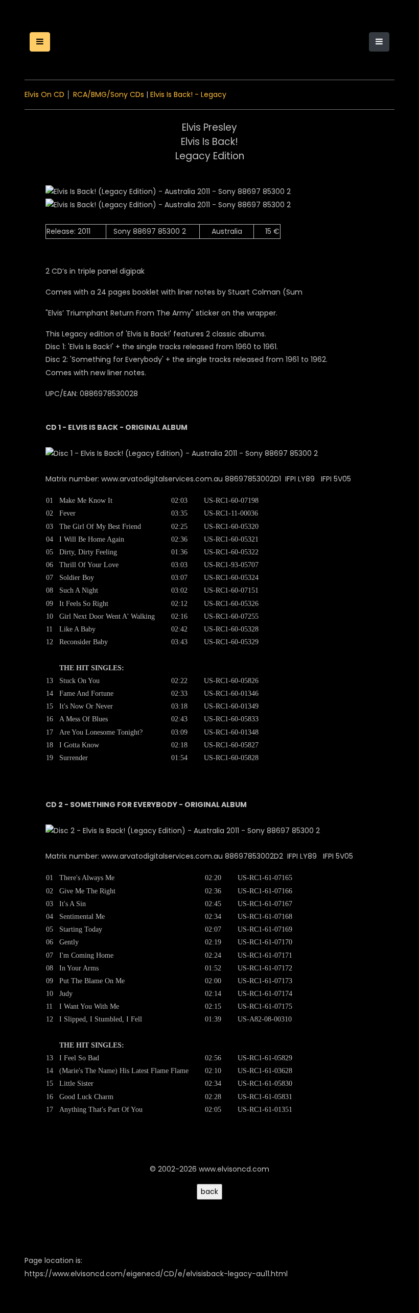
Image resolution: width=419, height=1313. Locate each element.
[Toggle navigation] (379, 42)
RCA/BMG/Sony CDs (108, 94)
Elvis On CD (44, 94)
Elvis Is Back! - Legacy (188, 94)
